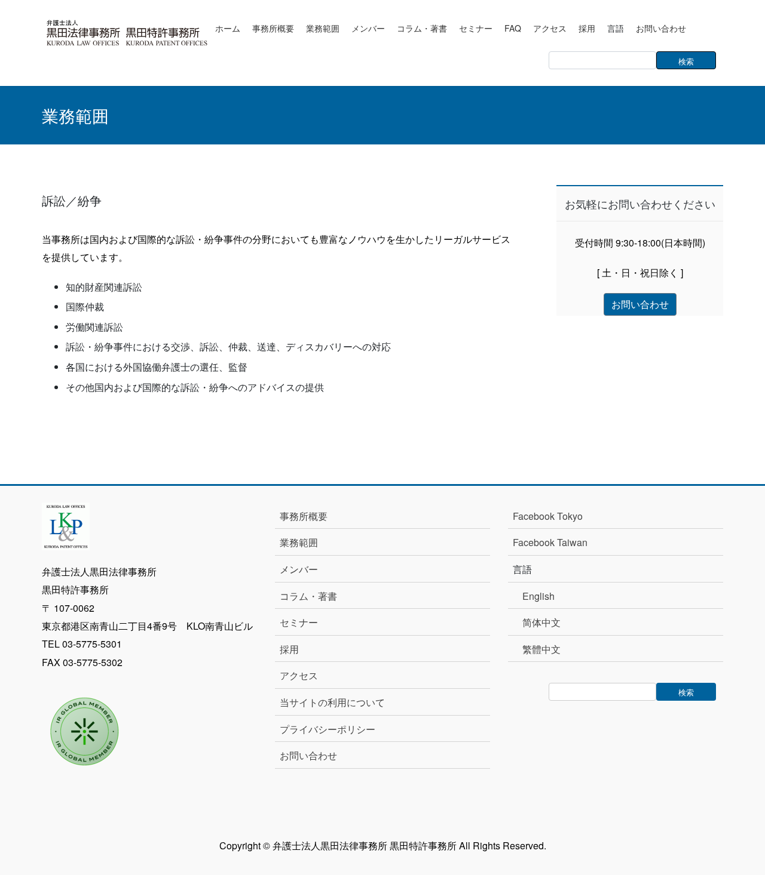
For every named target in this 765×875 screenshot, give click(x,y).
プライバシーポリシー (327, 729)
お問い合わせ (308, 755)
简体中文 (541, 622)
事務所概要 (304, 516)
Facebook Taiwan (550, 542)
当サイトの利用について (332, 702)
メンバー (299, 569)
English (538, 596)
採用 (289, 649)
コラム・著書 (308, 596)
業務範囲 (299, 542)
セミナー (299, 622)
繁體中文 (541, 649)
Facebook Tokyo (552, 516)
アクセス (299, 675)
